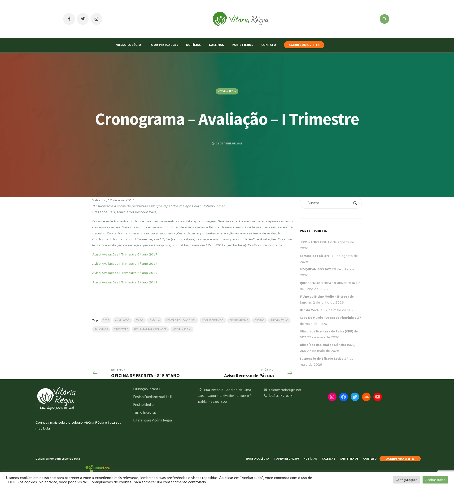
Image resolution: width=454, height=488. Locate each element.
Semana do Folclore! (315, 256)
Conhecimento (212, 320)
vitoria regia (182, 329)
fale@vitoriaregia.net (284, 390)
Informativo (279, 320)
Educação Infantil (147, 388)
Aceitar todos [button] (435, 480)
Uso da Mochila (311, 310)
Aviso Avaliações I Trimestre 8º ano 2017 (124, 273)
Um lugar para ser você (150, 329)
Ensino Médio (143, 404)
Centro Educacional (181, 320)
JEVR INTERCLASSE (313, 242)
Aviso (140, 320)
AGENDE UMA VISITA (304, 45)
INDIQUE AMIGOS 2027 (315, 269)
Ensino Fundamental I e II (152, 396)
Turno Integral (144, 412)
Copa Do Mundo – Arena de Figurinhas (328, 317)
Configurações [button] (406, 480)
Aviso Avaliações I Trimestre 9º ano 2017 (124, 282)
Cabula (154, 320)
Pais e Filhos (242, 45)
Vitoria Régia (227, 91)
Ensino (259, 320)
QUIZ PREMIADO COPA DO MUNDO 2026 (327, 283)
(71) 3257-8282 (281, 396)
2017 (106, 320)
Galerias (216, 45)
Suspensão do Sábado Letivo (322, 358)
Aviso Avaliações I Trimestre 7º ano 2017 (124, 263)
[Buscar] (355, 203)
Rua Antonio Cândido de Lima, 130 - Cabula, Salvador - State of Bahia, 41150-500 (225, 396)
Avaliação (122, 320)
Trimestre (121, 329)
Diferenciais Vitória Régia (152, 420)
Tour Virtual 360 (163, 45)
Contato (268, 45)
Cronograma (239, 320)
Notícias (193, 45)
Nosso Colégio (128, 45)
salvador (101, 329)
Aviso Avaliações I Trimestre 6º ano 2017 (124, 254)
